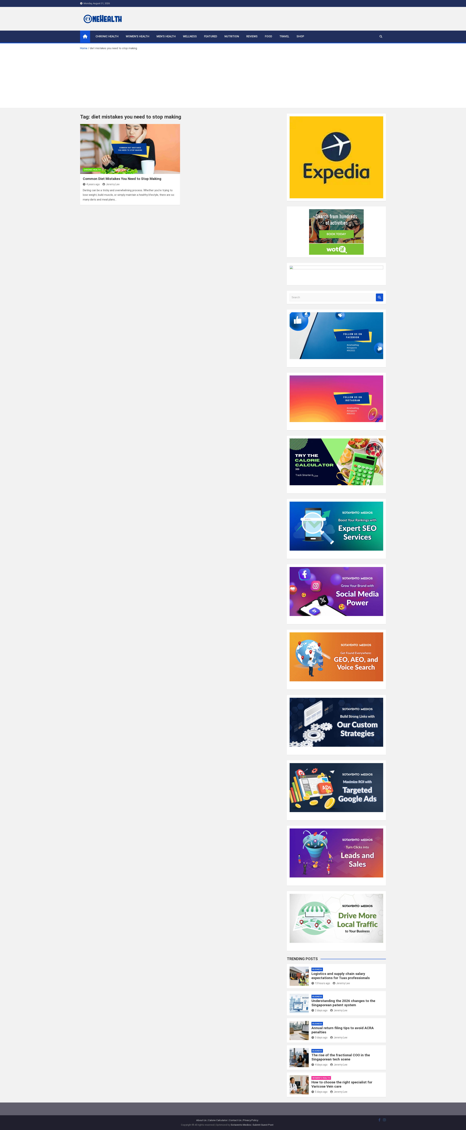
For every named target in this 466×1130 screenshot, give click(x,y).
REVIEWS (252, 36)
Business (317, 969)
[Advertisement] (233, 77)
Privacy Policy (250, 1120)
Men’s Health (166, 36)
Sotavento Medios (241, 1124)
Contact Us (235, 1120)
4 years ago (93, 184)
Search (379, 297)
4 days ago (321, 1064)
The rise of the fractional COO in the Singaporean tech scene (340, 1057)
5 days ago (321, 1091)
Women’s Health (137, 36)
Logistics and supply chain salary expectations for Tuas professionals (340, 976)
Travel (284, 36)
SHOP (300, 36)
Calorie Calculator (217, 1120)
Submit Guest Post (263, 1124)
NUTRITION (231, 36)
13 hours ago (322, 983)
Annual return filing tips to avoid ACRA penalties (342, 1030)
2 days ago (321, 1010)
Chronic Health (107, 36)
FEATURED (210, 36)
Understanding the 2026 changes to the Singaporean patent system (343, 1003)
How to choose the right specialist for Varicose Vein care (341, 1084)
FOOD (268, 36)
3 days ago (321, 1037)
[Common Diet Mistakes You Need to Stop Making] (130, 149)
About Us (201, 1120)
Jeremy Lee (113, 184)
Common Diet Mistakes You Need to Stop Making (122, 179)
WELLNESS (190, 36)
